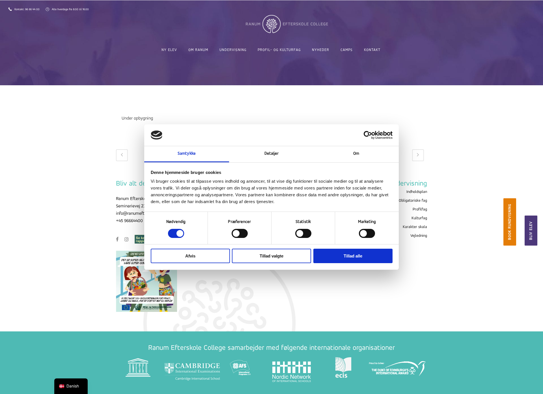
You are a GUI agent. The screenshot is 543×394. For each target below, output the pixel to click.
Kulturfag (419, 218)
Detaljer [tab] (271, 154)
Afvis (190, 256)
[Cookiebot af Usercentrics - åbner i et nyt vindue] (368, 135)
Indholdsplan (416, 192)
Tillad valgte (271, 256)
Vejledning (418, 236)
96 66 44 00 (32, 9)
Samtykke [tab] (187, 154)
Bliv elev (531, 230)
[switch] (240, 233)
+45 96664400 (129, 221)
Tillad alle (353, 256)
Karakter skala (415, 227)
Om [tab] (356, 154)
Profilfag (420, 209)
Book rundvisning (510, 222)
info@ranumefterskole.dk (139, 213)
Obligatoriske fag (413, 201)
